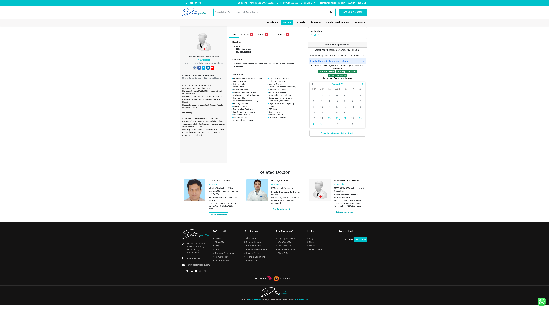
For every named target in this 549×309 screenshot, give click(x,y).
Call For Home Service (256, 249)
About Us (219, 242)
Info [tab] (234, 34)
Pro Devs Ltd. (301, 299)
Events (312, 245)
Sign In (351, 2)
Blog (311, 238)
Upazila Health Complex (338, 22)
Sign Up (362, 2)
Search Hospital (253, 242)
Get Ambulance (253, 245)
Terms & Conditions (224, 253)
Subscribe (361, 239)
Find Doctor (251, 238)
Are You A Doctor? (353, 11)
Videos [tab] (262, 34)
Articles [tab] (246, 34)
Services (359, 22)
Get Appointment (218, 214)
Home (217, 238)
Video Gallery (315, 249)
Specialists (271, 22)
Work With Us (284, 242)
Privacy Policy (221, 256)
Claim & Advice (253, 260)
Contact (218, 249)
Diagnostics (315, 22)
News (311, 242)
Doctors (287, 22)
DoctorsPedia (254, 299)
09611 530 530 (291, 2)
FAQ (216, 245)
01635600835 (268, 2)
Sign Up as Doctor (286, 238)
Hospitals (300, 22)
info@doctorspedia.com (333, 2)
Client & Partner (222, 260)
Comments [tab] (280, 34)
